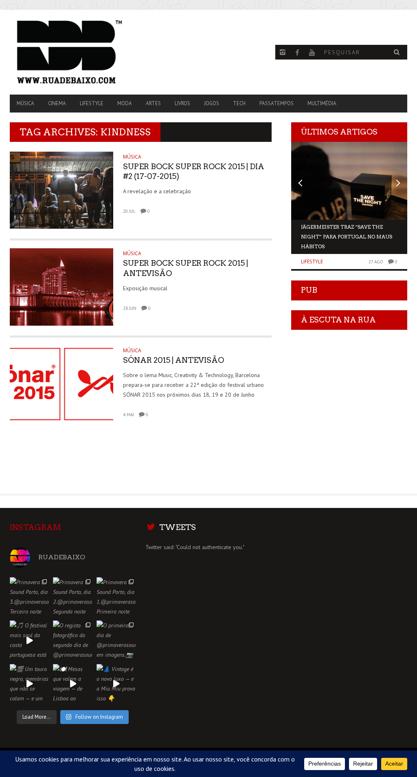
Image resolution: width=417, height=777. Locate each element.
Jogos (211, 103)
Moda (124, 103)
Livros (182, 103)
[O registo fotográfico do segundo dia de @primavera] (72, 640)
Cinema (57, 103)
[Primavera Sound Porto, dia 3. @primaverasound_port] (29, 596)
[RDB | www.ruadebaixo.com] (69, 52)
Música (25, 103)
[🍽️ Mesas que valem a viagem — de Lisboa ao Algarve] (72, 683)
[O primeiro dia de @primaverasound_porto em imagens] (116, 640)
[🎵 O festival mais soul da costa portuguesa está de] (29, 640)
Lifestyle (91, 103)
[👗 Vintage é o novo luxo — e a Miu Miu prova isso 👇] (116, 683)
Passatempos (276, 103)
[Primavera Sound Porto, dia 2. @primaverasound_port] (72, 596)
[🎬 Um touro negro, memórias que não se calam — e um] (29, 683)
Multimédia (321, 103)
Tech (239, 103)
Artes (153, 103)
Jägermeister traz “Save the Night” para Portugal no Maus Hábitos (346, 236)
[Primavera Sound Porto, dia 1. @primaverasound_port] (116, 596)
